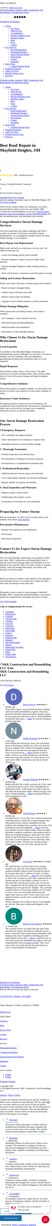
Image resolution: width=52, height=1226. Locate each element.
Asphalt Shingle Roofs (20, 66)
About (8, 26)
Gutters (14, 59)
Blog (13, 40)
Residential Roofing (19, 52)
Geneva (8, 633)
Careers (14, 45)
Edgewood (10, 628)
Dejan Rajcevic (29, 704)
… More (28, 719)
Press (13, 43)
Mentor (8, 645)
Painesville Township (14, 647)
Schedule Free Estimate (10, 22)
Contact (3, 1034)
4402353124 (5, 1012)
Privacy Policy (14, 1095)
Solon (7, 652)
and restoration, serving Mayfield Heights (29, 214)
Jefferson (9, 635)
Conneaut (9, 626)
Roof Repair (16, 57)
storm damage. (24, 519)
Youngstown (10, 657)
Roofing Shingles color (20, 35)
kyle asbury (28, 861)
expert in (40, 211)
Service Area (5, 1030)
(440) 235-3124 (15, 8)
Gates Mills (10, 631)
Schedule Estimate (7, 1081)
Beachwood (10, 614)
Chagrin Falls (11, 619)
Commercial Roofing (9, 1052)
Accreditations (17, 33)
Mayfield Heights (12, 642)
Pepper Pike (10, 650)
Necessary (13, 1120)
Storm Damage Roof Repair (12, 1057)
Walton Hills (10, 654)
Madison (9, 640)
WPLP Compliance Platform (24, 1225)
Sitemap (3, 1095)
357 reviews (8, 685)
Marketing (13, 1138)
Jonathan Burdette (30, 779)
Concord (9, 623)
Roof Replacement (18, 50)
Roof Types (10, 64)
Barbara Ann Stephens (32, 924)
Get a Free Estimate (8, 202)
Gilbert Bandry (29, 813)
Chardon (9, 621)
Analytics (13, 1159)
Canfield (9, 616)
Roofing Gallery (17, 38)
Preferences (14, 1175)
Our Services (10, 47)
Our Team (15, 28)
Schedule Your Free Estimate (12, 197)
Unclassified (14, 1194)
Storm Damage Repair (20, 54)
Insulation (15, 61)
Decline (7, 1211)
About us (4, 1021)
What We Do (16, 31)
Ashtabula (9, 612)
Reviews (9, 76)
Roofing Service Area (14, 73)
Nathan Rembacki (30, 738)
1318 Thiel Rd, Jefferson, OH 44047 (15, 996)
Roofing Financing (13, 69)
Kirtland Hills (11, 638)
